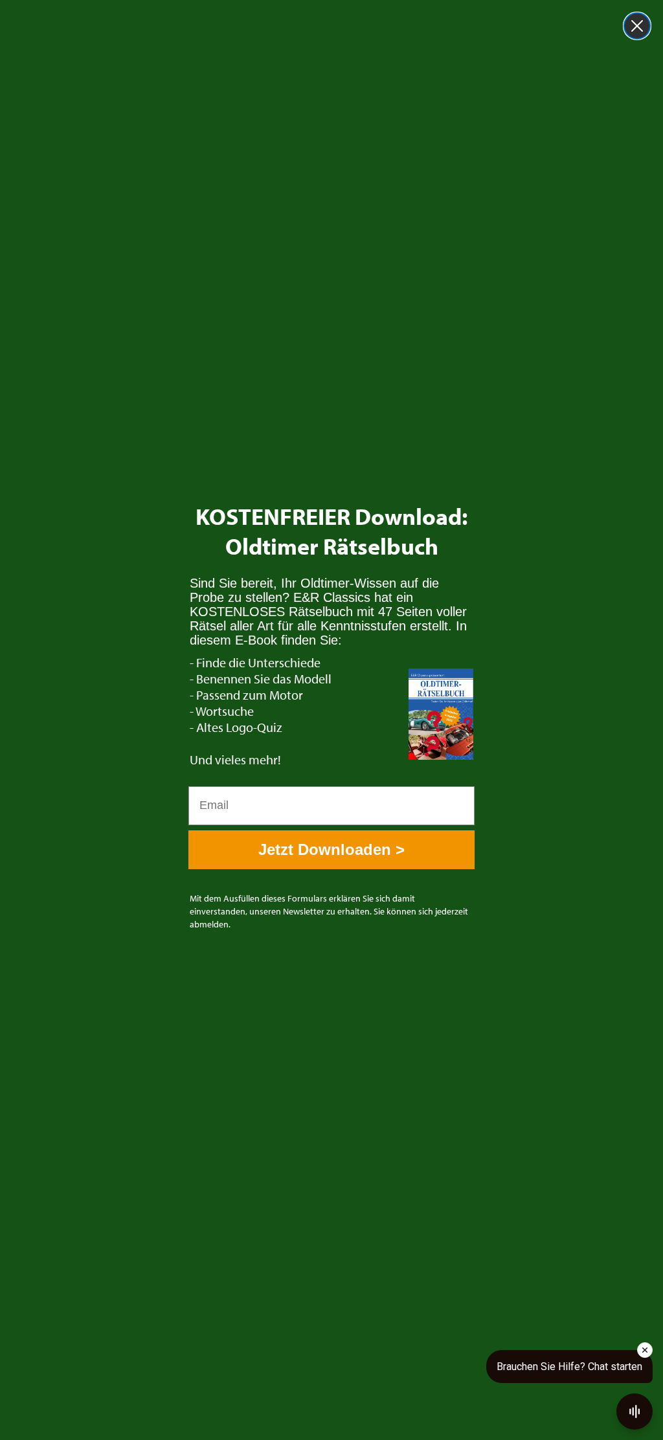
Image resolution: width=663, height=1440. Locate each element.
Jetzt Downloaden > (331, 849)
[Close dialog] (637, 26)
